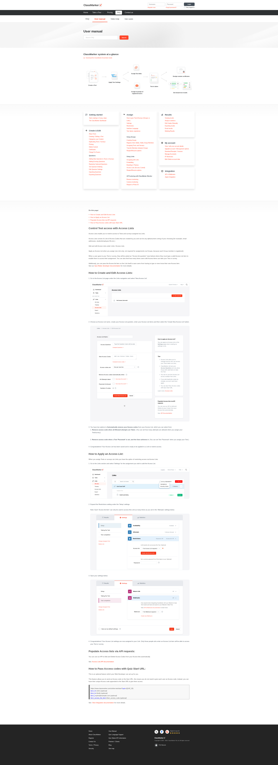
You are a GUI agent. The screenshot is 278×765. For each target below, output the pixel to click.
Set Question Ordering (95, 167)
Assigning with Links (133, 160)
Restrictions (130, 126)
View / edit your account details (174, 146)
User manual (99, 19)
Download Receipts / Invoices (174, 151)
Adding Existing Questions (97, 161)
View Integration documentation (103, 703)
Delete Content (93, 147)
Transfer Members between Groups (137, 148)
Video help (115, 19)
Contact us (129, 12)
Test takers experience (133, 131)
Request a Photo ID (132, 184)
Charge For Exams (94, 152)
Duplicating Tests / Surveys (97, 142)
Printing (91, 144)
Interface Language (132, 128)
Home (85, 12)
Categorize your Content (96, 139)
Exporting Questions (95, 174)
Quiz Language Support (116, 734)
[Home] (172, 738)
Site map (111, 748)
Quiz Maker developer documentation (107, 266)
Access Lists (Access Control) (136, 167)
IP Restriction (169, 156)
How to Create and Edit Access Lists (102, 214)
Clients (117, 741)
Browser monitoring (132, 179)
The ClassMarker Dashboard (97, 120)
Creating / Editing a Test (96, 136)
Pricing (110, 12)
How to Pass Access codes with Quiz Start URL (106, 223)
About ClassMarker (95, 734)
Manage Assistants (170, 154)
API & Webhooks (170, 174)
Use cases (129, 19)
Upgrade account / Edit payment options (177, 149)
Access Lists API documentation (103, 662)
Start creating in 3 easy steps (98, 118)
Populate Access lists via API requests (103, 220)
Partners (111, 741)
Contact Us (92, 741)
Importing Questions (95, 172)
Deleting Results (170, 131)
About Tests (92, 134)
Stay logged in (190, 7)
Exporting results (170, 126)
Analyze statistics (170, 120)
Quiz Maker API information (117, 738)
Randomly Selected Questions (98, 164)
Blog (110, 745)
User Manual (113, 731)
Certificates (92, 149)
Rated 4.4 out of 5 (175, 731)
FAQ (118, 12)
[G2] (167, 732)
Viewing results (169, 118)
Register (91, 738)
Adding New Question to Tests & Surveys (101, 159)
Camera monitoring (132, 182)
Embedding (130, 162)
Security (91, 748)
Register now (152, 7)
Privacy (96, 745)
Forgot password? (171, 7)
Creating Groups (131, 140)
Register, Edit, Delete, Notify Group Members (140, 143)
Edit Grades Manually (171, 123)
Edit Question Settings (96, 169)
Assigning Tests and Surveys (135, 145)
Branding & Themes (133, 165)
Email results (169, 128)
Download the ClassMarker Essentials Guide (98, 58)
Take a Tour (96, 12)
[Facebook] (162, 732)
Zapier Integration (170, 177)
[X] (156, 732)
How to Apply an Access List (99, 217)
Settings (129, 123)
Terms (91, 745)
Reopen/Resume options (134, 150)
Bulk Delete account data (172, 159)
